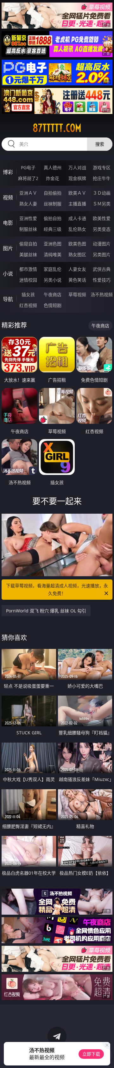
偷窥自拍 (28, 244)
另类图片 (102, 254)
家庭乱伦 (52, 269)
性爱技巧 (102, 280)
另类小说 (52, 280)
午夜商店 (52, 294)
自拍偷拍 (52, 193)
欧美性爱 (102, 218)
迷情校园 (28, 280)
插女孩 (28, 294)
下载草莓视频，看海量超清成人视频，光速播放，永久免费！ (57, 589)
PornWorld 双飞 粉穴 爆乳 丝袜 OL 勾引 (46, 611)
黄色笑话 (77, 280)
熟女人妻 (28, 204)
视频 (8, 197)
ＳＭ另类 (102, 204)
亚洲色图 (52, 244)
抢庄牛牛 (102, 178)
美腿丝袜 (28, 254)
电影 (8, 222)
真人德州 (52, 167)
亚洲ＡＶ (28, 193)
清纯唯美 (52, 254)
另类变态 (102, 229)
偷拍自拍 (52, 218)
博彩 (8, 172)
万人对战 (77, 167)
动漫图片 (102, 244)
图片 (8, 248)
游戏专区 (102, 167)
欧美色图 (77, 244)
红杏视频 (28, 305)
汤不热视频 (102, 294)
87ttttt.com (57, 128)
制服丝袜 (28, 229)
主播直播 (77, 204)
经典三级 (52, 229)
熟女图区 (77, 254)
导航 (8, 299)
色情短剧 (52, 305)
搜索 (99, 144)
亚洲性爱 (28, 218)
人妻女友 (77, 269)
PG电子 (28, 167)
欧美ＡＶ (77, 193)
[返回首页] (106, 1055)
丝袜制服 (52, 204)
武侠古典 (102, 269)
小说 (8, 273)
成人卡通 (77, 218)
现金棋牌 (77, 178)
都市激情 (28, 269)
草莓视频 (77, 294)
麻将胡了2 (28, 178)
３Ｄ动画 (102, 193)
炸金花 (52, 178)
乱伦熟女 (77, 229)
